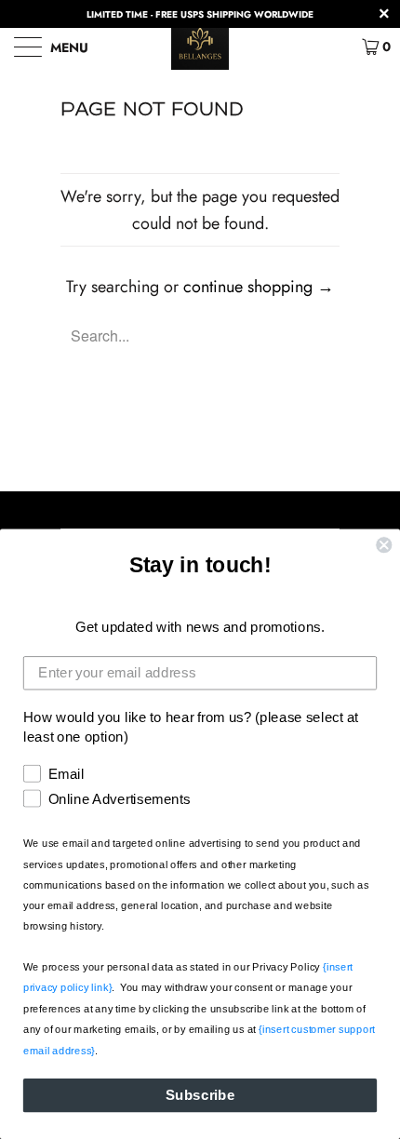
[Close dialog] (384, 545)
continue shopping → (258, 287)
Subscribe (200, 1095)
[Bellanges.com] (200, 46)
